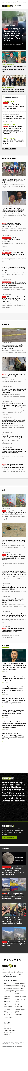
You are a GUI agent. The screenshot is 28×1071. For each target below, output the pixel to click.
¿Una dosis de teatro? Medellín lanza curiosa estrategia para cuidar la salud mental (14, 283)
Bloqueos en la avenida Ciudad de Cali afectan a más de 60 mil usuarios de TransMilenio (14, 390)
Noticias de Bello (7, 294)
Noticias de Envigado (9, 990)
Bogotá (5, 324)
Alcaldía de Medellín (9, 999)
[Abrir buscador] (17, 2)
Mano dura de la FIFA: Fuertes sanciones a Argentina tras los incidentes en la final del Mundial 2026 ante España (13, 736)
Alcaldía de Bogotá (20, 999)
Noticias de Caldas (19, 990)
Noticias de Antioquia (8, 87)
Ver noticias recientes (9, 148)
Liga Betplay (7, 1009)
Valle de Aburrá (9, 158)
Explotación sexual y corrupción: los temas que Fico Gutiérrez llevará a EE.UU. (11, 224)
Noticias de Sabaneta (9, 991)
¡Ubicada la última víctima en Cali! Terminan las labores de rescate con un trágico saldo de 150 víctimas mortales (13, 557)
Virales (5, 848)
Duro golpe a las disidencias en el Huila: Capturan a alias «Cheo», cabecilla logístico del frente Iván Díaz (14, 34)
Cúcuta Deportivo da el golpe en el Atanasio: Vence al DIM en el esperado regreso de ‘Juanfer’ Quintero (13, 712)
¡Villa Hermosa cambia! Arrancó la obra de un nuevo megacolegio (14, 239)
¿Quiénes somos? (8, 1026)
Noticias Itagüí (7, 995)
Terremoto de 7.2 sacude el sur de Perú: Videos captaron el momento (14, 944)
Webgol (5, 646)
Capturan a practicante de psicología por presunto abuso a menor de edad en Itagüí (13, 268)
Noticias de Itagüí (7, 265)
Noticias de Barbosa (20, 995)
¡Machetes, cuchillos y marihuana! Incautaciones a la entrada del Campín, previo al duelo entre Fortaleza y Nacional (14, 406)
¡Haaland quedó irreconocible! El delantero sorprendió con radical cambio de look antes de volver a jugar (12, 689)
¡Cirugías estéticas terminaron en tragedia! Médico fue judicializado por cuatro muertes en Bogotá (14, 451)
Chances (17, 1001)
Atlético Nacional (8, 113)
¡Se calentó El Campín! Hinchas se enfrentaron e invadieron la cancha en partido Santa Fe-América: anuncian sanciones (13, 701)
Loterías (6, 1003)
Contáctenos (7, 1034)
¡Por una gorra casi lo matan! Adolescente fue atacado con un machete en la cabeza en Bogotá (12, 436)
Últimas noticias (12, 2)
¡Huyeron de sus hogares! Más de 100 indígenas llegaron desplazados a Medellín (13, 180)
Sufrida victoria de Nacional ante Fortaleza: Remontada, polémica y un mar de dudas (13, 678)
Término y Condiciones (9, 1030)
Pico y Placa (22, 2)
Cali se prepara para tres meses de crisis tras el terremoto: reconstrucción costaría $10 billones (14, 587)
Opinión (6, 1011)
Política (17, 1011)
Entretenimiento (8, 1004)
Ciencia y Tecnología (20, 1009)
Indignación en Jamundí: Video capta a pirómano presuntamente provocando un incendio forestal (14, 512)
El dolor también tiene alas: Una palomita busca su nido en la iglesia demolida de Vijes (13, 630)
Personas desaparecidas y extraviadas (19, 1014)
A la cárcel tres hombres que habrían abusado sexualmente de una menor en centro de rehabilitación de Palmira (14, 615)
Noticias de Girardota (20, 996)
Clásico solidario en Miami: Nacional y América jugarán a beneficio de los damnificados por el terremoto (14, 117)
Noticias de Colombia (10, 25)
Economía (17, 1003)
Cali (3, 490)
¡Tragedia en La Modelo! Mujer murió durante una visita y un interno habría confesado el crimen (13, 421)
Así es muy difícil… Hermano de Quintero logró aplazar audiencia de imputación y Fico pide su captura (13, 209)
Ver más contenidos (9, 837)
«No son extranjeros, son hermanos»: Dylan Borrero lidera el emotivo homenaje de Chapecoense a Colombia (13, 896)
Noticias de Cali (6, 596)
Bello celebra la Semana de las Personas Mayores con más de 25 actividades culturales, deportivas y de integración (14, 299)
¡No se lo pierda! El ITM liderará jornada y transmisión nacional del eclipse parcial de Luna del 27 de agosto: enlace (13, 870)
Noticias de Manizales (9, 988)
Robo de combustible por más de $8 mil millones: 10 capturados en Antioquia (13, 90)
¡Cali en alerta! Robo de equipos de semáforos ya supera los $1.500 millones (13, 600)
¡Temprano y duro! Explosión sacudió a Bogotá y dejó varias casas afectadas (13, 375)
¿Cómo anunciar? (8, 1028)
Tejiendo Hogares (8, 1017)
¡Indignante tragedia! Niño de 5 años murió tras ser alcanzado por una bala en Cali (13, 541)
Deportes (17, 1004)
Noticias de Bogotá (7, 432)
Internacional (7, 1001)
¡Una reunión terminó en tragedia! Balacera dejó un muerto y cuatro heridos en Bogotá (12, 346)
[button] (3, 2)
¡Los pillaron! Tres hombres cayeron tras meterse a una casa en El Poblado (13, 254)
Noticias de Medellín (7, 279)
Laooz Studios (18, 1046)
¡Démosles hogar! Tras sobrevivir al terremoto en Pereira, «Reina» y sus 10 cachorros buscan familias (12, 920)
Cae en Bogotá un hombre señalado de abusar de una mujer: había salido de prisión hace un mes (13, 465)
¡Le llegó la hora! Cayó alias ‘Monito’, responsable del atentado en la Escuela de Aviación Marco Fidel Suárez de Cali (14, 572)
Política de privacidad (9, 1032)
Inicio (5, 983)
